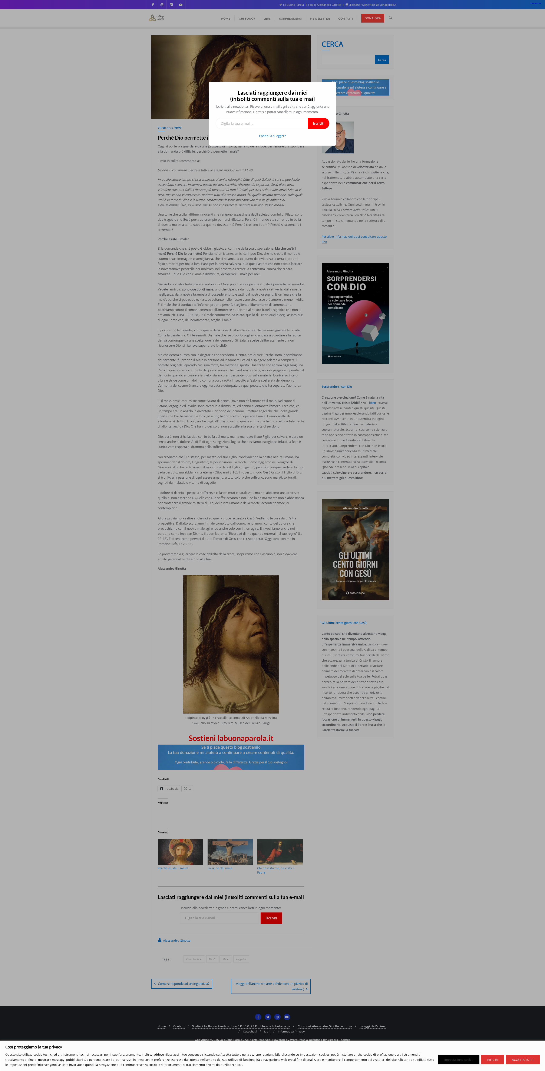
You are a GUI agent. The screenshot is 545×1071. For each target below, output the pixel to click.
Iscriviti (318, 123)
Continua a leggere (272, 136)
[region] (272, 1056)
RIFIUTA (492, 1060)
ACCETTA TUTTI (523, 1060)
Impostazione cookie (458, 1060)
